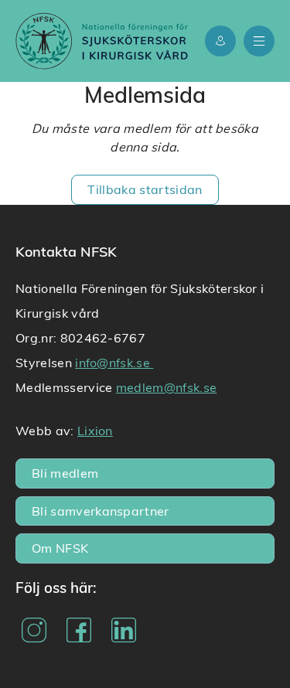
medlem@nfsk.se (166, 387)
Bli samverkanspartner (100, 510)
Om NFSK (60, 548)
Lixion (95, 430)
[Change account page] (220, 41)
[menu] (259, 41)
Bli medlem (65, 473)
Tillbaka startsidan (144, 189)
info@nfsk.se (114, 362)
